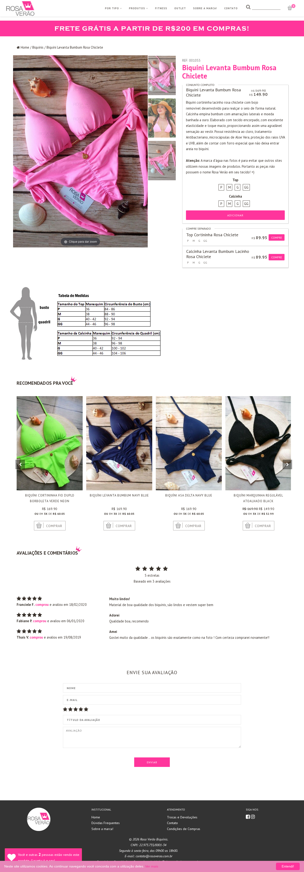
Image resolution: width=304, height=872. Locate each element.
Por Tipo (112, 8)
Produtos (137, 8)
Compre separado (198, 228)
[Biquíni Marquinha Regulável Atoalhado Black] (258, 443)
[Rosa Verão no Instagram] (253, 817)
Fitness (161, 8)
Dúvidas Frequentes (105, 823)
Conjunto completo (200, 85)
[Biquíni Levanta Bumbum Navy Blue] (119, 443)
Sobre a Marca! (205, 8)
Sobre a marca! (102, 829)
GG (246, 187)
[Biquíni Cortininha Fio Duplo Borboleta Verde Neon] (50, 443)
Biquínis (37, 47)
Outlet (180, 8)
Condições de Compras (183, 829)
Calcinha (235, 196)
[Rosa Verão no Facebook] (248, 817)
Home (25, 47)
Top (235, 180)
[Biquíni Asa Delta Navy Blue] (189, 443)
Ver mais (151, 866)
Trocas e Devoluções (182, 817)
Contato (231, 8)
